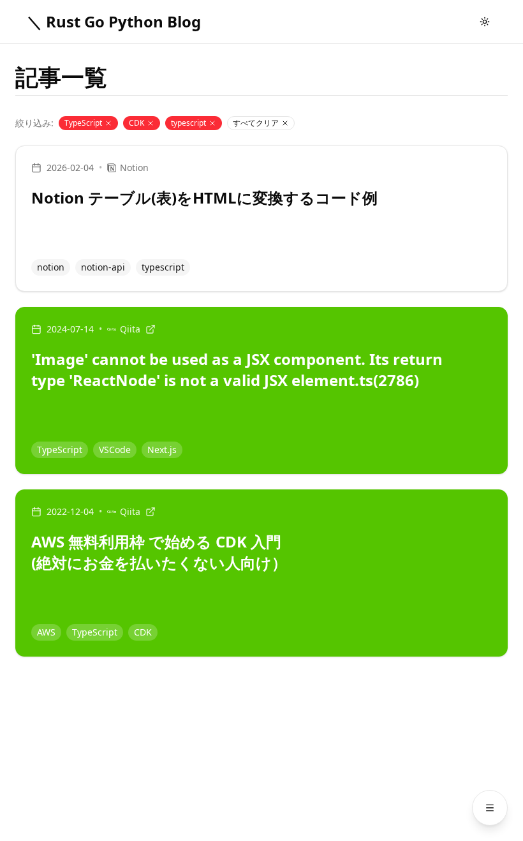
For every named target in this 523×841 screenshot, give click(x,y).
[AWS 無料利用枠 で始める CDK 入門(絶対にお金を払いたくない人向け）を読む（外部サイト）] (261, 573)
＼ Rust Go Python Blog (114, 21)
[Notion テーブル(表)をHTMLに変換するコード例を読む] (261, 218)
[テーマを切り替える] (484, 21)
